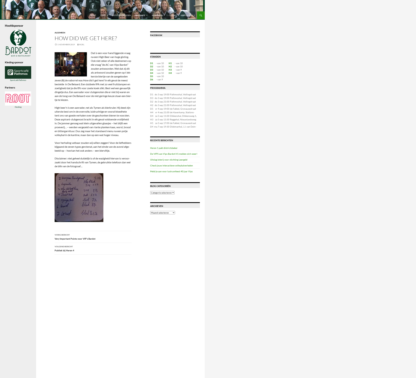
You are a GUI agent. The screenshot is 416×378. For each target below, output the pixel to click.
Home (93, 15)
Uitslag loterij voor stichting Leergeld (168, 159)
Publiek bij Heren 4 (64, 248)
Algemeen (60, 32)
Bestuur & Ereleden (121, 15)
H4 (170, 73)
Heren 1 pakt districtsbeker (164, 148)
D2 (151, 66)
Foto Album (187, 15)
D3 (151, 69)
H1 (170, 63)
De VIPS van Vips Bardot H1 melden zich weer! (173, 153)
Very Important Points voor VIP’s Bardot (75, 237)
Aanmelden (157, 15)
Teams (103, 15)
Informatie (140, 15)
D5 (151, 76)
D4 (151, 73)
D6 (151, 79)
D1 (151, 63)
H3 (170, 69)
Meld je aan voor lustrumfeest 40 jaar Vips (171, 171)
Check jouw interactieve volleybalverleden (171, 165)
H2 (170, 66)
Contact (173, 15)
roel (81, 44)
